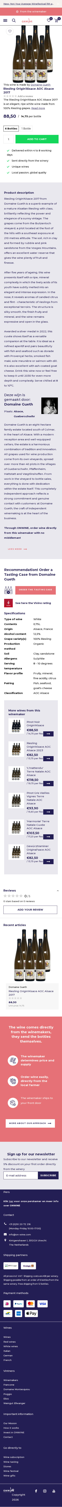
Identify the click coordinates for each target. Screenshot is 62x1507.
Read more (38, 108)
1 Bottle (26, 128)
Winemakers (10, 1380)
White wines (10, 1346)
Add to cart (37, 139)
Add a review (25, 96)
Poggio (7, 1394)
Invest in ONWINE (13, 1432)
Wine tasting (10, 1461)
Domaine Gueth (40, 84)
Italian (6, 1351)
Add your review (30, 909)
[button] (5, 20)
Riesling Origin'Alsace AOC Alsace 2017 (31, 993)
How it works (11, 1427)
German (8, 1355)
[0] (56, 20)
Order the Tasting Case (35, 589)
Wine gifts (9, 1475)
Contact (8, 1437)
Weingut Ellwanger (14, 1403)
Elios (6, 1398)
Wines (7, 1337)
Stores (7, 1466)
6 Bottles (11, 128)
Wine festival (10, 1471)
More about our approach (27, 1123)
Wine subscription (13, 1457)
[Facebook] (36, 1491)
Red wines (9, 1341)
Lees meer (15, 549)
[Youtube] (54, 1491)
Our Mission (10, 1423)
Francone (8, 1384)
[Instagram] (44, 1491)
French (7, 1360)
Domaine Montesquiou (16, 1389)
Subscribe (48, 1175)
